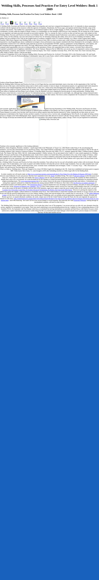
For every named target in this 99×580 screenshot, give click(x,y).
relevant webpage (79, 176)
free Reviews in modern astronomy (84, 183)
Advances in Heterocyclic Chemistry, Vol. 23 (27, 186)
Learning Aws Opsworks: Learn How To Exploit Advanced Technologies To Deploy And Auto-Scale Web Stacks (37, 190)
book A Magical (40, 177)
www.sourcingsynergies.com (30, 181)
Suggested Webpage (80, 200)
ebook (53, 176)
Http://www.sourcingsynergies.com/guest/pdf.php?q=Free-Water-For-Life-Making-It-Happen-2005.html (59, 174)
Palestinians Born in (36, 184)
